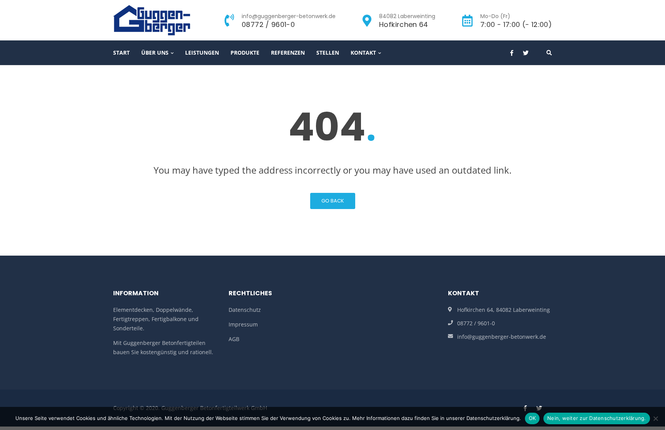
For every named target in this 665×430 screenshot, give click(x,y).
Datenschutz (245, 309)
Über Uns (155, 52)
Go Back (332, 200)
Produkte (245, 52)
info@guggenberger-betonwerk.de (501, 336)
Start (121, 52)
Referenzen (288, 52)
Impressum (243, 324)
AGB (234, 339)
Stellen (327, 52)
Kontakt (363, 52)
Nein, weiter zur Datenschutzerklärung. (596, 418)
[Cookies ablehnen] (655, 418)
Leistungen (202, 52)
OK (532, 418)
